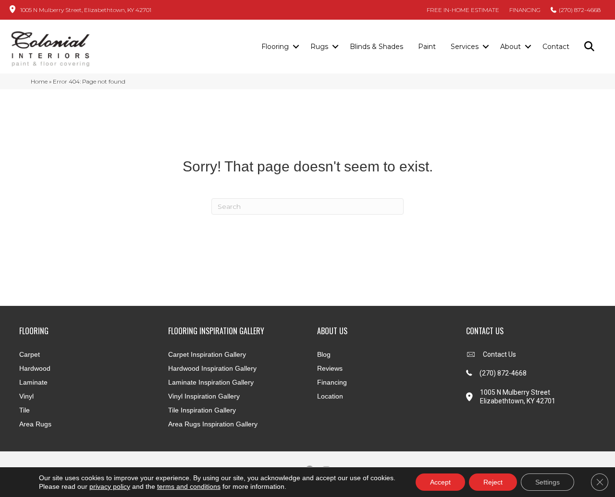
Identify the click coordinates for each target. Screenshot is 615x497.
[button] (296, 47)
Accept (440, 482)
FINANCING (525, 9)
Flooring (275, 46)
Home (39, 81)
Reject (493, 482)
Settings (547, 482)
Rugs (319, 46)
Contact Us (499, 354)
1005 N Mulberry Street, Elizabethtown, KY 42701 (85, 9)
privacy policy (109, 486)
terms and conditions (189, 486)
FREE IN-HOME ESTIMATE (463, 9)
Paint (427, 46)
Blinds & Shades (376, 46)
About (510, 46)
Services (465, 46)
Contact (555, 46)
